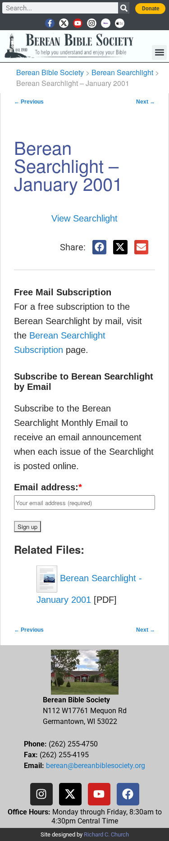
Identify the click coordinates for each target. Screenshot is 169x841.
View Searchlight (84, 218)
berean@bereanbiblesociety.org (95, 765)
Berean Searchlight (122, 72)
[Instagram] (91, 23)
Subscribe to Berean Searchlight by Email (83, 381)
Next (145, 102)
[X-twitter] (64, 23)
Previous (29, 102)
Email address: (48, 487)
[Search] (123, 8)
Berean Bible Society (50, 72)
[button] (159, 52)
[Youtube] (77, 23)
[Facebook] (128, 794)
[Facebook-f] (50, 23)
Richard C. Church (106, 834)
